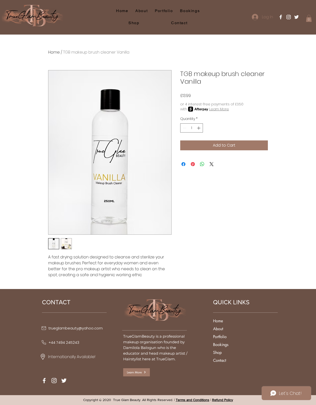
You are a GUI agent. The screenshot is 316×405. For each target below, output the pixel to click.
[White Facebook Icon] (281, 17)
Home (54, 52)
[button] (309, 18)
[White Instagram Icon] (289, 17)
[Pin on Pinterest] (193, 164)
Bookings (220, 344)
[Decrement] (184, 128)
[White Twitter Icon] (296, 17)
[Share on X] (212, 164)
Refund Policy (222, 400)
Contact (219, 360)
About (218, 328)
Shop (217, 352)
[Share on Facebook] (183, 164)
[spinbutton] (191, 128)
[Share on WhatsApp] (202, 164)
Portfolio (220, 336)
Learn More (219, 109)
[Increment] (199, 128)
